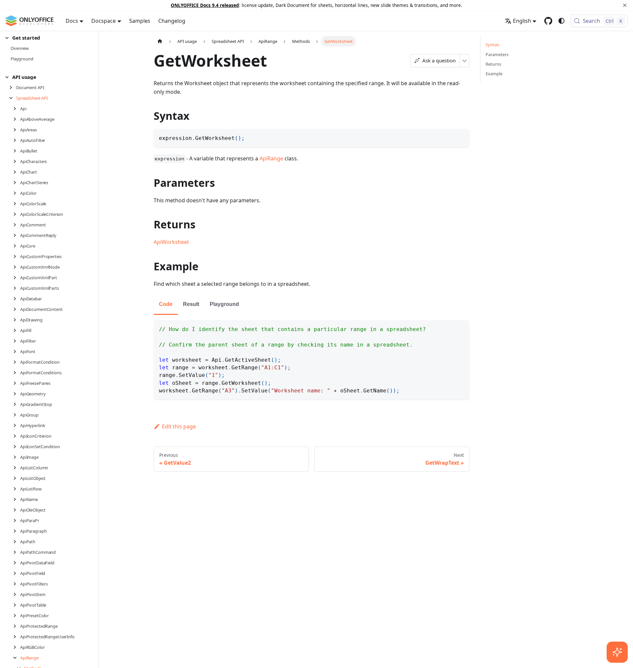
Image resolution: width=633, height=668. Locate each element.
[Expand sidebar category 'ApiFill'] (16, 330)
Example (494, 74)
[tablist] (311, 305)
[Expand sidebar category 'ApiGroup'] (16, 414)
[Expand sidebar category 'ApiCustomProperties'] (16, 256)
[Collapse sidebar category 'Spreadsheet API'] (12, 98)
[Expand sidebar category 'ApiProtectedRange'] (16, 626)
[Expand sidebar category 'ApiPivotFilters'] (16, 583)
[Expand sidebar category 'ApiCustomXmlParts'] (16, 288)
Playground (224, 304)
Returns (493, 64)
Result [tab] (191, 304)
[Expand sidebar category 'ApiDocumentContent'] (16, 309)
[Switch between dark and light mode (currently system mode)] (561, 21)
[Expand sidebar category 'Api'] (16, 108)
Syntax (492, 45)
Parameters (497, 54)
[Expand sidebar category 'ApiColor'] (16, 193)
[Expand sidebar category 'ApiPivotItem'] (16, 594)
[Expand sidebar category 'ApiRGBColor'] (16, 647)
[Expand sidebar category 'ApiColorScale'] (16, 203)
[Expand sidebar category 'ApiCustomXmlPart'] (16, 277)
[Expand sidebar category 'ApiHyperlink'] (16, 425)
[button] (46, 37)
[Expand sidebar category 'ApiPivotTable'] (16, 605)
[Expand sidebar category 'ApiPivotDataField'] (16, 562)
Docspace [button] (103, 20)
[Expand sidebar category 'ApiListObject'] (16, 478)
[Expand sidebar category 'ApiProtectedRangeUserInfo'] (16, 636)
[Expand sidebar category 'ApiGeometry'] (16, 393)
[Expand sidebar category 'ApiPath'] (16, 541)
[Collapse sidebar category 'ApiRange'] (16, 657)
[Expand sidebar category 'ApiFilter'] (16, 341)
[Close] (625, 5)
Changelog (171, 20)
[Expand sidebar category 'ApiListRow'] (16, 488)
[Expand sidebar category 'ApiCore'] (16, 245)
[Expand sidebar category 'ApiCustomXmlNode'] (16, 267)
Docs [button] (72, 20)
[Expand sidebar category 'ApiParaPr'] (16, 520)
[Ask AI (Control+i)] (617, 652)
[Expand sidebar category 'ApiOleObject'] (16, 510)
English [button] (522, 20)
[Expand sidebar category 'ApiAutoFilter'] (16, 140)
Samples (139, 20)
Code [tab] (165, 304)
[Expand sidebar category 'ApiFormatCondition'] (16, 362)
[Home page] (160, 41)
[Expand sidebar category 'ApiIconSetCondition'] (16, 446)
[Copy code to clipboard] (461, 137)
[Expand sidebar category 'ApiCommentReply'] (16, 235)
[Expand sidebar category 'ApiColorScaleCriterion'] (16, 214)
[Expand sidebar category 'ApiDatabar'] (16, 298)
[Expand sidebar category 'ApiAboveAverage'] (16, 119)
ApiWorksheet (171, 242)
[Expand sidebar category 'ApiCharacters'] (16, 161)
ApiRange (271, 158)
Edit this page (179, 426)
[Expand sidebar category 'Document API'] (12, 87)
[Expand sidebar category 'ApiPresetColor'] (16, 615)
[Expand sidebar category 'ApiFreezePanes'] (16, 383)
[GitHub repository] (548, 21)
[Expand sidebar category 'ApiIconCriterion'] (16, 436)
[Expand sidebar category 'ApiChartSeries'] (16, 182)
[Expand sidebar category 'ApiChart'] (16, 172)
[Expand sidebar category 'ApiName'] (16, 499)
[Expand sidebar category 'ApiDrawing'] (16, 319)
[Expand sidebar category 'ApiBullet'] (16, 150)
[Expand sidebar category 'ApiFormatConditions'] (16, 372)
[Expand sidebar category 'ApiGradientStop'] (16, 404)
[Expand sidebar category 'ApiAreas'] (16, 129)
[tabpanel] (311, 360)
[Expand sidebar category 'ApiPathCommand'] (16, 552)
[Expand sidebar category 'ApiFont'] (16, 351)
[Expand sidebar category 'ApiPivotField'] (16, 573)
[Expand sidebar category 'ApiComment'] (16, 224)
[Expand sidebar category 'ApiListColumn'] (16, 467)
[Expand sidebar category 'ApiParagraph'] (16, 531)
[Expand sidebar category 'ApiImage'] (16, 457)
